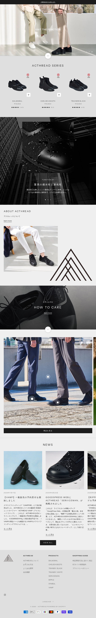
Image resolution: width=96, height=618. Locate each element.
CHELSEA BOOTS (48, 101)
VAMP (51, 588)
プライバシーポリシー (81, 568)
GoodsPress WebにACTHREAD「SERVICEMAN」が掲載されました (64, 500)
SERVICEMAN (54, 576)
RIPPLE (51, 580)
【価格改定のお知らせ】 (48, 2)
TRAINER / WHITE (56, 572)
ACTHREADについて (31, 561)
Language (46, 602)
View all (48, 543)
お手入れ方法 (28, 564)
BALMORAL (17, 101)
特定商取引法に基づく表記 (82, 561)
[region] (48, 30)
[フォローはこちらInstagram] (5, 595)
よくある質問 (28, 568)
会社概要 (26, 572)
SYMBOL (52, 584)
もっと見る (8, 529)
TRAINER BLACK (78, 101)
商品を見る (48, 431)
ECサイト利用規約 (79, 564)
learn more (8, 221)
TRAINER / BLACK (55, 568)
